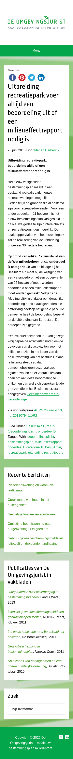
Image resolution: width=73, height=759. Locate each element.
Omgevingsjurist (36, 22)
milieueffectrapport (48, 442)
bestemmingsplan (20, 442)
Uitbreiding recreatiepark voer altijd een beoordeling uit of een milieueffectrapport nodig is (35, 113)
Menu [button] (36, 50)
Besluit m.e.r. (35, 426)
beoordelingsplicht (40, 436)
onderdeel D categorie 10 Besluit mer (34, 447)
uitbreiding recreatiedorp (45, 452)
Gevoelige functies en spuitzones (31, 514)
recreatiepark (17, 452)
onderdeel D (47, 431)
